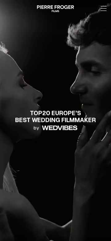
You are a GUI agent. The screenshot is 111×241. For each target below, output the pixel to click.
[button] (103, 8)
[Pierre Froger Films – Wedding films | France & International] (55, 8)
